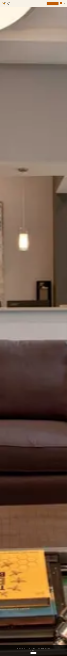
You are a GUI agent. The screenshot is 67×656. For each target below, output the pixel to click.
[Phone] (60, 3)
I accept (33, 652)
